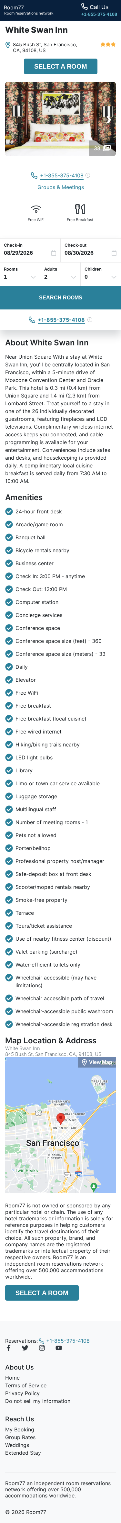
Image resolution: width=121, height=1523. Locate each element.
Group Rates (20, 1437)
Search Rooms (60, 297)
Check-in (13, 245)
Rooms (11, 269)
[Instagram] (42, 1349)
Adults (50, 269)
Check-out (75, 245)
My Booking (19, 1429)
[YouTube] (58, 1349)
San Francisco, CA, (45, 47)
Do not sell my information (37, 1401)
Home (12, 1377)
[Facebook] (8, 1349)
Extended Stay (23, 1453)
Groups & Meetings (60, 187)
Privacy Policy (22, 1393)
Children (93, 269)
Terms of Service (25, 1385)
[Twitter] (25, 1349)
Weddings (17, 1445)
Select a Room (60, 66)
